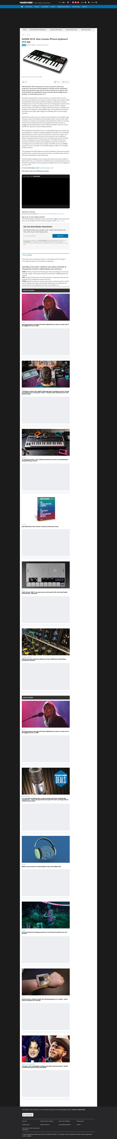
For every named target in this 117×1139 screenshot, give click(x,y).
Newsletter (66, 82)
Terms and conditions (64, 1121)
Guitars (37, 7)
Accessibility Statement (64, 1124)
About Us (24, 1121)
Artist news (28, 7)
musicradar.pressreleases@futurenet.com (51, 214)
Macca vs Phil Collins (56, 29)
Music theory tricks (71, 29)
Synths (28, 35)
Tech (23, 35)
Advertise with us (45, 1124)
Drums (53, 7)
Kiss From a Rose (86, 29)
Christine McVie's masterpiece (38, 29)
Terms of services (42, 240)
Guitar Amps (76, 7)
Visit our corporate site (78, 1109)
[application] (46, 191)
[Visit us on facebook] (68, 2)
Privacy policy (80, 1121)
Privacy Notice (26, 241)
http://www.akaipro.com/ (46, 168)
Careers (79, 1124)
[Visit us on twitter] (70, 2)
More (84, 7)
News (23, 45)
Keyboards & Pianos (64, 7)
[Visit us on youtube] (76, 2)
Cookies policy (26, 1124)
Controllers (45, 7)
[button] (94, 2)
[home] (22, 6)
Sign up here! (61, 221)
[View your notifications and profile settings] (88, 2)
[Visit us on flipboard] (78, 2)
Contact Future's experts (46, 1121)
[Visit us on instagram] (73, 2)
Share (25, 82)
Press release (31, 45)
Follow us (58, 82)
